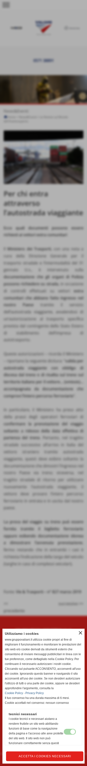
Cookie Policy (14, 693)
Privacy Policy (34, 693)
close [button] (80, 633)
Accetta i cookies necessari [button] (45, 756)
